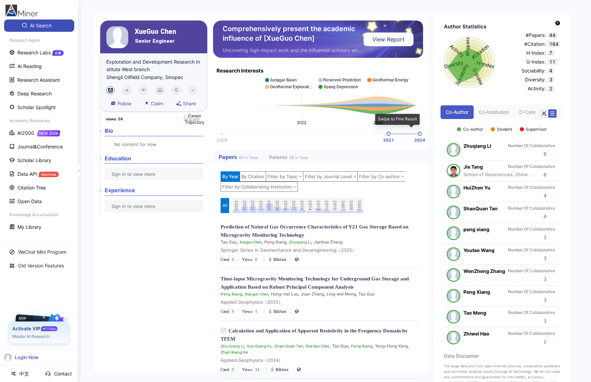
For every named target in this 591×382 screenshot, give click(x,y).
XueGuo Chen (155, 32)
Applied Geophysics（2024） (252, 360)
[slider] (388, 133)
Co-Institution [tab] (494, 112)
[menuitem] (39, 25)
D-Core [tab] (527, 112)
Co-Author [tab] (457, 112)
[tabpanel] (502, 232)
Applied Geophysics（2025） (252, 302)
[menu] (39, 127)
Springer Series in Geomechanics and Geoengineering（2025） (288, 250)
